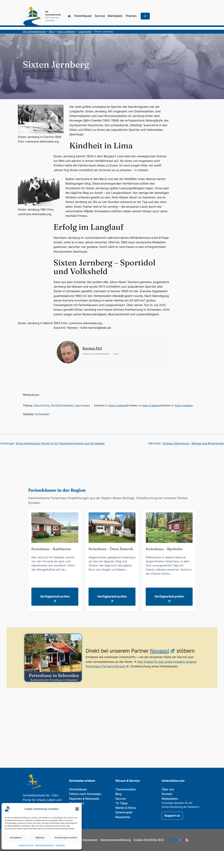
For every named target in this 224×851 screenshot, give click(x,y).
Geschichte (41, 405)
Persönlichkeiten (62, 405)
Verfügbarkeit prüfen (55, 596)
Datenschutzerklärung (44, 845)
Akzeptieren (16, 837)
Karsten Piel (29, 70)
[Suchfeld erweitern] (145, 16)
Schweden (42, 414)
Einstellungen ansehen (66, 837)
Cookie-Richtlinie (26, 845)
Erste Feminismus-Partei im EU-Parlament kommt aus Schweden (60, 443)
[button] (77, 808)
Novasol (159, 651)
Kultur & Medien (118, 405)
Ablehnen (40, 837)
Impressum (60, 845)
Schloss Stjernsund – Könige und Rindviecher (193, 443)
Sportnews (82, 405)
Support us (172, 815)
